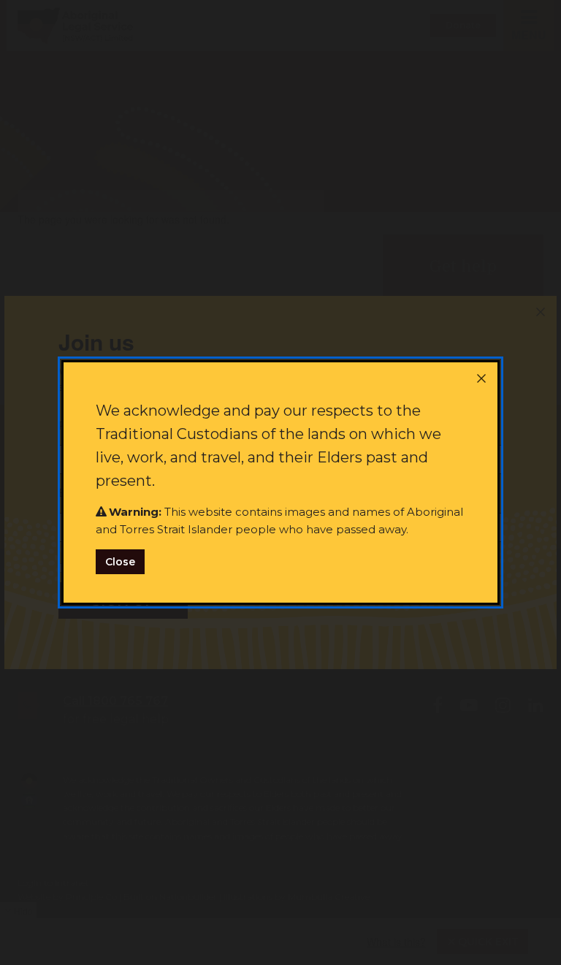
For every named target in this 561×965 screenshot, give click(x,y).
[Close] (481, 378)
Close (120, 561)
